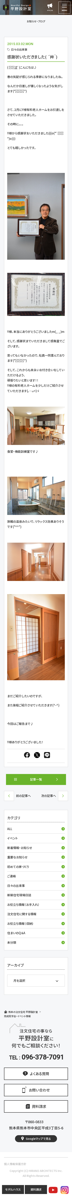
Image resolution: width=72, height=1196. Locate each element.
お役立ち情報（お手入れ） (23, 904)
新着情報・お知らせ (19, 848)
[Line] (46, 756)
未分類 (11, 942)
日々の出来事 (16, 885)
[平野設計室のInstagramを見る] (65, 1190)
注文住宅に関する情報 (21, 914)
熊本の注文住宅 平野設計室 (23, 1012)
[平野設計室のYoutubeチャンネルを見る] (53, 1190)
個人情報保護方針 (15, 1164)
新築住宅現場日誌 (19, 895)
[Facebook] (27, 756)
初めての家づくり (18, 867)
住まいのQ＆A (16, 933)
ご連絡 (11, 876)
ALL (9, 829)
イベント (12, 838)
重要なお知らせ (17, 857)
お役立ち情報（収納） (20, 923)
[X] (37, 756)
